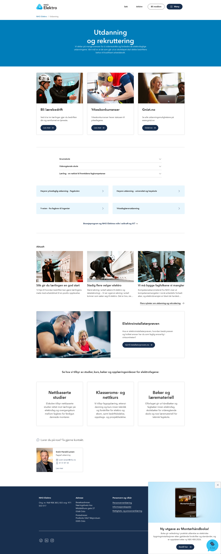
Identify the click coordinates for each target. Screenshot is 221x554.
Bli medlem (156, 6)
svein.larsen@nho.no (67, 460)
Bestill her (183, 547)
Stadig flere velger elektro (104, 285)
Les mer (59, 468)
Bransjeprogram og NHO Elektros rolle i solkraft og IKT (109, 223)
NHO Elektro (41, 16)
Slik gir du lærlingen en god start (58, 285)
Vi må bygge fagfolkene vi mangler (161, 285)
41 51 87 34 (64, 463)
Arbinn (139, 6)
